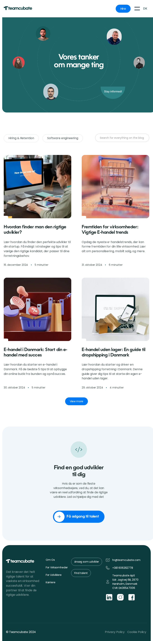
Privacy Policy (115, 632)
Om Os (50, 560)
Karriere (50, 582)
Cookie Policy (136, 632)
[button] (137, 8)
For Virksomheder (57, 567)
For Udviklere (54, 575)
